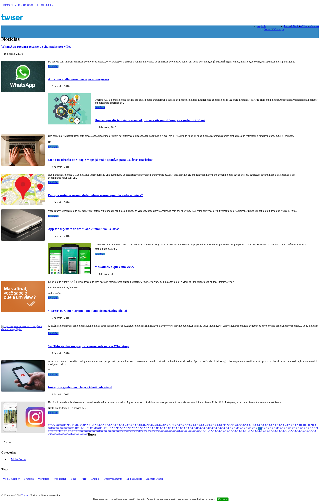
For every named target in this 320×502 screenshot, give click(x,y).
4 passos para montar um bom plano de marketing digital (87, 310)
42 (146, 425)
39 (138, 425)
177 (70, 431)
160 (272, 428)
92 (279, 425)
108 (66, 428)
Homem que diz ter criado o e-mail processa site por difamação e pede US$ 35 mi (150, 120)
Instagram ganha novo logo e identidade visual (80, 387)
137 (180, 428)
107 (62, 428)
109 (70, 428)
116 (97, 428)
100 (302, 425)
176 (66, 431)
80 (247, 425)
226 (266, 431)
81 (250, 425)
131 (156, 428)
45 (154, 425)
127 (140, 428)
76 (237, 425)
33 (122, 425)
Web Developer (11, 478)
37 (133, 425)
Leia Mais (53, 66)
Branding (29, 478)
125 (132, 428)
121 (116, 428)
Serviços (279, 29)
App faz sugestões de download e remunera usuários (83, 229)
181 (86, 431)
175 (62, 431)
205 (182, 431)
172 (50, 431)
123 (124, 428)
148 (224, 428)
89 (271, 425)
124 (128, 428)
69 (218, 425)
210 (202, 431)
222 (250, 431)
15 (74, 425)
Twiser (24, 495)
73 (229, 425)
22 (93, 425)
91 (277, 425)
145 (212, 428)
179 (78, 431)
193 (134, 431)
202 (170, 431)
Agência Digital (154, 478)
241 (58, 434)
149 (228, 428)
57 (186, 425)
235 (302, 431)
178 (74, 431)
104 (50, 428)
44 (151, 425)
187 (110, 431)
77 (239, 425)
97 (293, 425)
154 (248, 428)
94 (285, 425)
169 (308, 428)
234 (298, 431)
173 (54, 431)
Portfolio (288, 26)
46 (157, 425)
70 (221, 425)
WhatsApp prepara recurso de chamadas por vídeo (36, 46)
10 (61, 425)
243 (66, 434)
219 (238, 431)
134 (168, 428)
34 (125, 425)
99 (298, 425)
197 (150, 431)
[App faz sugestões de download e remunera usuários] (71, 273)
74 (231, 425)
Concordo (222, 499)
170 (312, 428)
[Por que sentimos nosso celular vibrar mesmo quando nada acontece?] (24, 239)
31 (117, 425)
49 (165, 425)
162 (280, 428)
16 (77, 425)
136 (176, 428)
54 (178, 425)
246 (78, 434)
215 (222, 431)
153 (244, 428)
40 (141, 425)
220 (242, 431)
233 (294, 431)
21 (90, 425)
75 (234, 425)
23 (95, 425)
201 (166, 431)
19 (85, 425)
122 (120, 428)
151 (236, 428)
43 (149, 425)
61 (197, 425)
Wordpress (43, 478)
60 (194, 425)
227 (270, 431)
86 (263, 425)
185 (102, 431)
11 (64, 425)
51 (170, 425)
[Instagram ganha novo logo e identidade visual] (24, 431)
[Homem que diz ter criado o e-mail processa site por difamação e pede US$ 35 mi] (24, 164)
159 (268, 428)
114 (89, 428)
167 (300, 428)
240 (54, 434)
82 (253, 425)
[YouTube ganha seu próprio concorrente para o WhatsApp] (24, 390)
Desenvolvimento (113, 478)
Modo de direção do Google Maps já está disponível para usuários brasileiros (100, 159)
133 (164, 428)
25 (101, 425)
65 (207, 425)
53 (175, 425)
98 (295, 425)
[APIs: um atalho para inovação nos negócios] (71, 123)
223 (254, 431)
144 (208, 428)
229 (278, 431)
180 (82, 431)
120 (112, 428)
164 (288, 428)
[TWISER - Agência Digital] (160, 17)
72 (226, 425)
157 (260, 428)
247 (82, 434)
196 (146, 431)
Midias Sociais (18, 459)
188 (114, 431)
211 (206, 431)
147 (220, 428)
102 (310, 425)
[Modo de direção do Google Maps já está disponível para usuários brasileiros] (24, 204)
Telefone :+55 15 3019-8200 (17, 4)
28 (109, 425)
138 (184, 428)
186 (106, 431)
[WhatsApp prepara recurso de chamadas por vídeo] (24, 91)
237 (310, 431)
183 (94, 431)
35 (127, 425)
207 (190, 431)
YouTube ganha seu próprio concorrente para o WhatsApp (88, 346)
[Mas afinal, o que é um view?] (24, 311)
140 (192, 428)
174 (58, 431)
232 (290, 431)
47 (159, 425)
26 (103, 425)
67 (213, 425)
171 (316, 428)
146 (216, 428)
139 (188, 428)
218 (234, 431)
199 (158, 431)
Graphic (95, 478)
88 (269, 425)
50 (167, 425)
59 (191, 425)
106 (58, 428)
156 (256, 428)
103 (314, 425)
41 (143, 425)
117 (100, 428)
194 (138, 431)
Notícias (297, 26)
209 (198, 431)
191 (126, 431)
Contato (314, 26)
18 (82, 425)
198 (154, 431)
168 (304, 428)
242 (62, 434)
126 (136, 428)
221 (246, 431)
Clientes (306, 26)
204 (178, 431)
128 (144, 428)
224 (258, 431)
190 (122, 431)
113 (85, 428)
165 (292, 428)
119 (108, 428)
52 (173, 425)
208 (194, 431)
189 (118, 431)
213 (214, 431)
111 (78, 428)
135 (172, 428)
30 (114, 425)
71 (223, 425)
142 (200, 428)
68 (215, 425)
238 (314, 431)
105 (54, 428)
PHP (84, 478)
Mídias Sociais (134, 478)
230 (282, 431)
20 (87, 425)
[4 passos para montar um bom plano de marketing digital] (24, 329)
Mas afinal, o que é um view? (114, 267)
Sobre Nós (269, 29)
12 (66, 425)
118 (104, 428)
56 (183, 425)
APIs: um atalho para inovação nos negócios (78, 79)
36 (130, 425)
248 (86, 434)
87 (266, 425)
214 (218, 431)
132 (160, 428)
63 (202, 425)
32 (119, 425)
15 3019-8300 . (45, 4)
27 (106, 425)
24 (98, 425)
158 (264, 428)
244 (70, 434)
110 (74, 428)
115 (93, 428)
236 (306, 431)
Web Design (60, 478)
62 (199, 425)
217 (230, 431)
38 (135, 425)
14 (71, 425)
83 (255, 425)
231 (286, 431)
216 (226, 431)
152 (240, 428)
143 (204, 428)
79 (245, 425)
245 (74, 434)
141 (196, 428)
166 (296, 428)
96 (290, 425)
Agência (261, 26)
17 (79, 425)
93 (282, 425)
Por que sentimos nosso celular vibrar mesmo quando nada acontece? (95, 195)
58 (189, 425)
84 (258, 425)
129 (148, 428)
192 (130, 431)
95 (287, 425)
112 (81, 428)
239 (50, 434)
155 (252, 428)
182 (90, 431)
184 (98, 431)
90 (274, 425)
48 (162, 425)
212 (210, 431)
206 (186, 431)
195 (142, 431)
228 (274, 431)
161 (276, 428)
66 (210, 425)
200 (162, 431)
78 (242, 425)
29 (111, 425)
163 (284, 428)
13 (69, 425)
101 (306, 425)
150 (232, 428)
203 (174, 431)
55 (181, 425)
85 (261, 425)
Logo (73, 478)
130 (152, 428)
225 (262, 431)
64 (205, 425)
